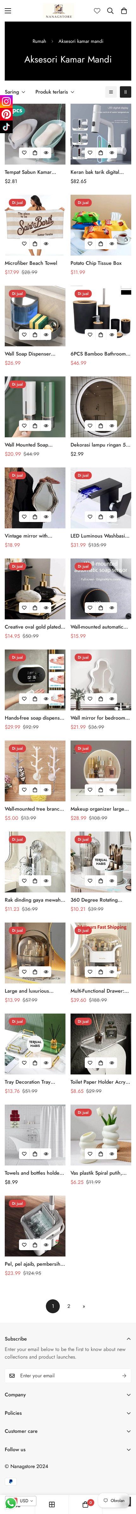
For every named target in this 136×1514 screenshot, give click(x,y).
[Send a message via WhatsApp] (10, 1503)
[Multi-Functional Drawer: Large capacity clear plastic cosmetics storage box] (101, 953)
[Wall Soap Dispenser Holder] (35, 316)
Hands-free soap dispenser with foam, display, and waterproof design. (35, 718)
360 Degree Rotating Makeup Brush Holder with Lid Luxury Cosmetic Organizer (100, 900)
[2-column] (125, 92)
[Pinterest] (6, 114)
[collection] (52, 1504)
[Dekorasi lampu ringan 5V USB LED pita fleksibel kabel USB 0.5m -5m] (101, 406)
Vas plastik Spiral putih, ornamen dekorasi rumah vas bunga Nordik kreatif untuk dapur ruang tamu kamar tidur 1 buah (99, 1173)
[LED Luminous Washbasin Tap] (101, 497)
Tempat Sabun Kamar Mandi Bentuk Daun (28, 172)
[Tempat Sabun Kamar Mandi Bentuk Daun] (35, 134)
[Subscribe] (124, 1375)
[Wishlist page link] (97, 11)
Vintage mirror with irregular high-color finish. (34, 536)
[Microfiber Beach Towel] (35, 225)
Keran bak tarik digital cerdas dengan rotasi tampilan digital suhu (95, 172)
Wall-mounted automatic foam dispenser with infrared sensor (97, 627)
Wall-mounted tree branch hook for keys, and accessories (33, 809)
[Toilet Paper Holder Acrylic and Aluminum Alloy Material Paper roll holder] (101, 1044)
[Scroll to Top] (124, 1480)
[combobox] (20, 1501)
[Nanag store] (58, 11)
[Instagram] (6, 101)
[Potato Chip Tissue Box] (101, 225)
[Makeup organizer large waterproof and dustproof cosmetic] (101, 771)
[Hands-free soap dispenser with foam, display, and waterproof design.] (35, 679)
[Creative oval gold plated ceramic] (35, 588)
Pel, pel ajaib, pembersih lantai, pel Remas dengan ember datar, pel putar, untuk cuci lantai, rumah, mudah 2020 (33, 1264)
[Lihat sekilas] (45, 152)
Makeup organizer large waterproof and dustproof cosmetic (99, 809)
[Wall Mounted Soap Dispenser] (35, 406)
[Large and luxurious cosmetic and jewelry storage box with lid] (35, 953)
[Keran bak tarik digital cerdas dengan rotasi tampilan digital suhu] (101, 134)
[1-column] (111, 92)
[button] (124, 10)
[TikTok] (6, 127)
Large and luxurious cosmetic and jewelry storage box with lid (28, 991)
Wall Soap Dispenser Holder (28, 354)
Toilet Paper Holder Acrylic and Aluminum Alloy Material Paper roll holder (101, 1082)
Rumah (39, 41)
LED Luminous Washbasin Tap (99, 536)
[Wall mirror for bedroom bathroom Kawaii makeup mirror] (101, 679)
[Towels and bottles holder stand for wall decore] (35, 1135)
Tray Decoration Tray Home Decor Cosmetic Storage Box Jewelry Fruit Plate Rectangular (33, 1082)
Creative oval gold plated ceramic (33, 627)
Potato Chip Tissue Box (96, 263)
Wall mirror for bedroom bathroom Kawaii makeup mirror (99, 718)
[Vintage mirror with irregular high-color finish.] (35, 497)
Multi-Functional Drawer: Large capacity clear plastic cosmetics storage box (101, 991)
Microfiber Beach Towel (31, 263)
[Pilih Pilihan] (35, 152)
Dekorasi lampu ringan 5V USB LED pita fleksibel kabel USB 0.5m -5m (100, 445)
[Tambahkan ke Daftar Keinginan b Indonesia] (24, 152)
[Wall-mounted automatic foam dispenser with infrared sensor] (101, 588)
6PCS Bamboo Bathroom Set (98, 354)
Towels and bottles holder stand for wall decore (33, 1173)
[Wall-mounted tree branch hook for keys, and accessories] (35, 771)
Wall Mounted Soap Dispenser (26, 445)
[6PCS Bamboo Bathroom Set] (101, 316)
